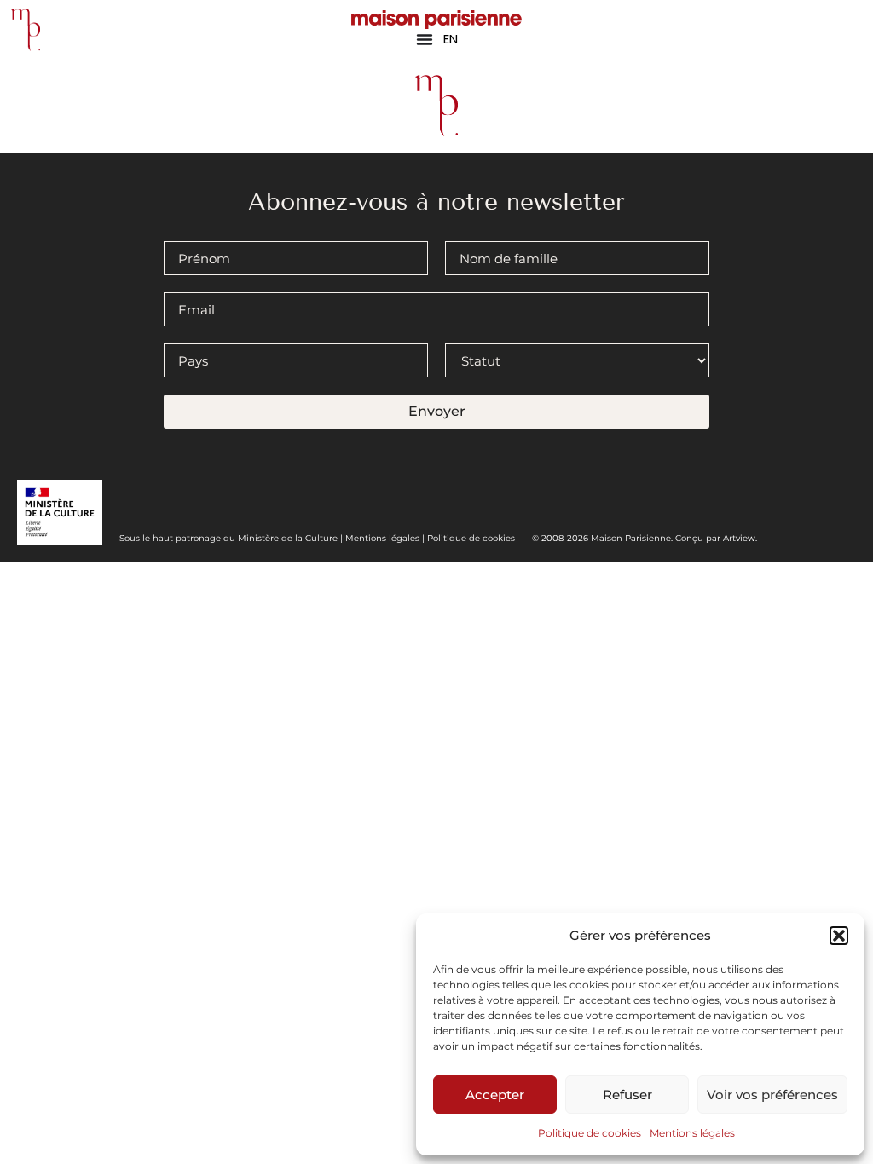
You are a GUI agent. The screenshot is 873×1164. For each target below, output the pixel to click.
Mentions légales (692, 1133)
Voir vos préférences (772, 1094)
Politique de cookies (589, 1133)
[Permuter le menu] (424, 39)
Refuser (627, 1094)
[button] (838, 935)
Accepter (494, 1094)
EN (450, 39)
